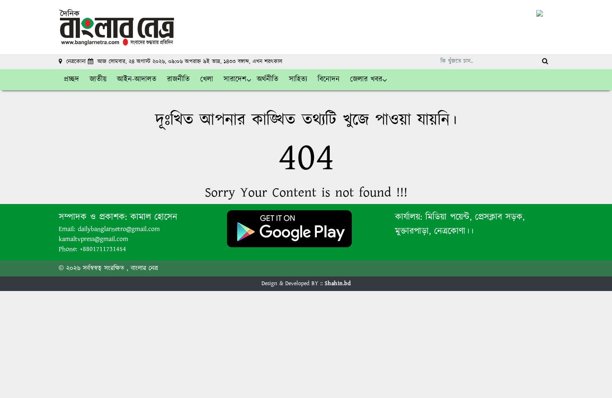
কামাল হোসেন (153, 217)
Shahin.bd (338, 283)
